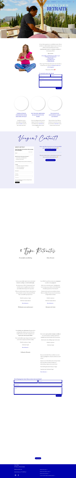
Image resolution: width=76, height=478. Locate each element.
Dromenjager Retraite (51, 62)
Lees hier (20, 127)
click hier (38, 461)
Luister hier (41, 127)
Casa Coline (46, 1)
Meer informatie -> (25, 306)
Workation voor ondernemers (51, 60)
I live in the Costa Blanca (20, 170)
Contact (69, 1)
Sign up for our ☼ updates (45, 469)
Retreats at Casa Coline (20, 162)
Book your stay (43, 473)
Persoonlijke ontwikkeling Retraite (48, 59)
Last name (16, 178)
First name (17, 174)
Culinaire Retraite (51, 65)
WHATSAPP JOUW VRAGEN (50, 153)
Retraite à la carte (51, 63)
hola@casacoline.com (18, 472)
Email (16, 156)
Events (64, 1)
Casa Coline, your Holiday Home (21, 161)
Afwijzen (55, 476)
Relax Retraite (51, 61)
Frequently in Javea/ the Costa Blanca (22, 169)
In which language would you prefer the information (23, 165)
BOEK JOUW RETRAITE (50, 163)
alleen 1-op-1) (57, 59)
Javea (59, 1)
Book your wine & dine (45, 475)
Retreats (53, 1)
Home (41, 1)
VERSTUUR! (59, 91)
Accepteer (49, 476)
